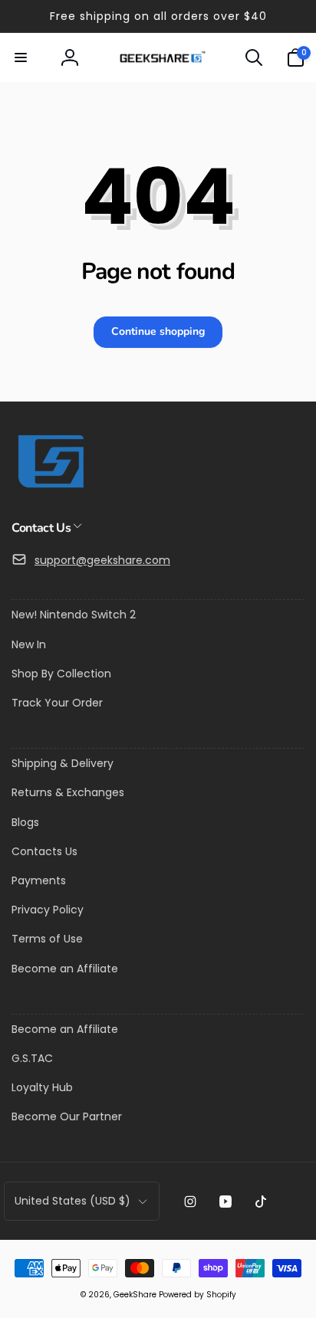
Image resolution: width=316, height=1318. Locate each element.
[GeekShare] (50, 487)
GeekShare (135, 1294)
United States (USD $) (72, 1200)
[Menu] (21, 57)
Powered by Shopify (197, 1294)
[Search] (254, 57)
